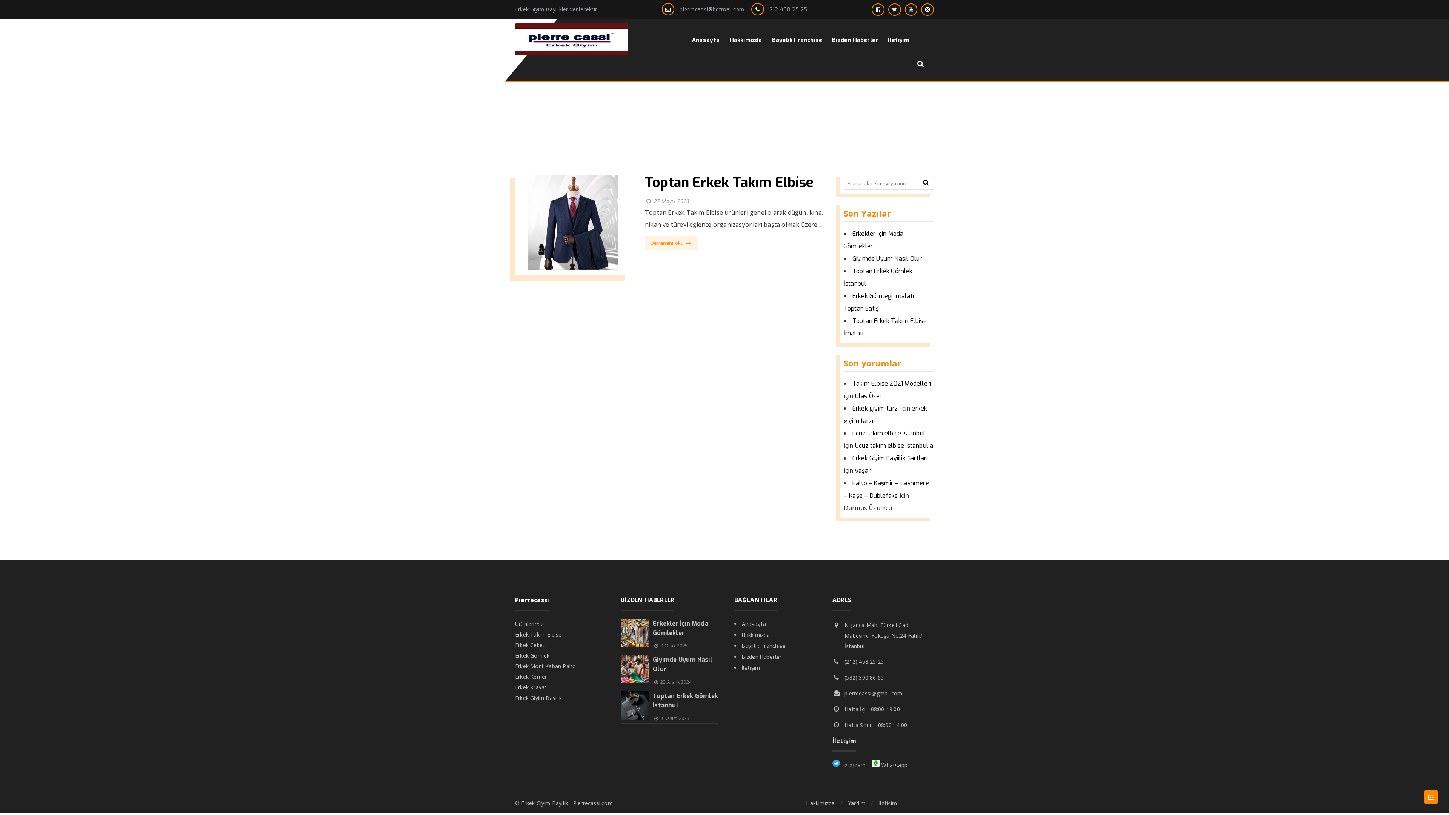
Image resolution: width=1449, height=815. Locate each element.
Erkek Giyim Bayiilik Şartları (890, 458)
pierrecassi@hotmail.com (712, 9)
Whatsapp (894, 765)
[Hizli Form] (1431, 797)
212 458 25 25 (788, 9)
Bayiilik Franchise (764, 646)
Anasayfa (754, 624)
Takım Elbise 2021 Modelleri (891, 384)
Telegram (853, 765)
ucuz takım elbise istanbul (888, 433)
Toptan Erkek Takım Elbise (729, 183)
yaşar (863, 471)
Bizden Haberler (762, 657)
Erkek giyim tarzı (875, 408)
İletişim (751, 668)
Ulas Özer (868, 396)
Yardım (857, 803)
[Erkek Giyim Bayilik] (571, 53)
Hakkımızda (756, 635)
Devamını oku (668, 243)
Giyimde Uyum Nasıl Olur (887, 259)
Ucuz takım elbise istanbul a (894, 446)
